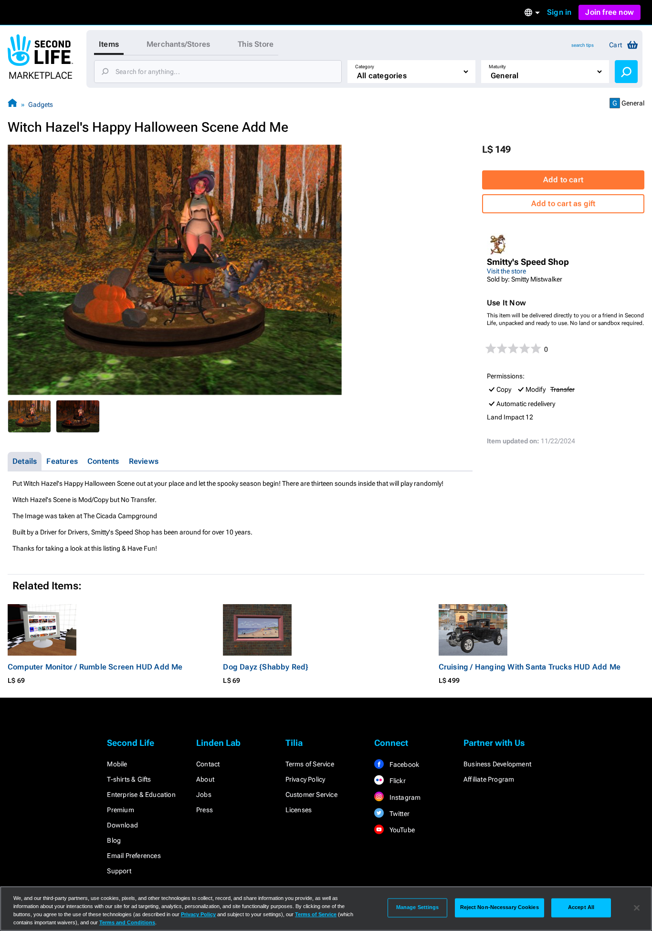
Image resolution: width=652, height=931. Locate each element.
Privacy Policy (305, 779)
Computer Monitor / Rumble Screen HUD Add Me (95, 666)
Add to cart (563, 179)
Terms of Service (309, 764)
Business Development (497, 764)
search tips (582, 45)
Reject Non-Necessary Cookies (499, 907)
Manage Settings (417, 907)
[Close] (636, 907)
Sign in (559, 12)
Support (119, 871)
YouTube (401, 830)
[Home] (12, 104)
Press (204, 810)
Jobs (203, 794)
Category (364, 66)
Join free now (609, 12)
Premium (120, 810)
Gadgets (40, 104)
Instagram (404, 797)
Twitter (399, 813)
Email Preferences (133, 855)
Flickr (396, 781)
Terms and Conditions (127, 922)
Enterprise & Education (141, 794)
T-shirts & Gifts (129, 779)
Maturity (497, 66)
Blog (114, 840)
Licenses (298, 810)
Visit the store (506, 271)
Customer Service (311, 794)
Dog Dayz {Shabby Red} (265, 666)
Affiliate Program (488, 779)
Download (122, 825)
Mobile (117, 764)
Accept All (581, 907)
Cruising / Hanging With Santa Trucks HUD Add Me (529, 666)
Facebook (403, 764)
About (205, 779)
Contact (208, 764)
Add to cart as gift (563, 203)
